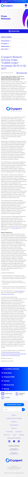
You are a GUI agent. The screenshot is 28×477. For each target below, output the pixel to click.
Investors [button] (15, 31)
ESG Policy (14, 421)
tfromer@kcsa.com (14, 453)
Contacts (7, 381)
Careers (14, 434)
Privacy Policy (9, 431)
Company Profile (9, 377)
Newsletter (21, 434)
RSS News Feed (9, 385)
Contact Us (14, 428)
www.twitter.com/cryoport (7, 294)
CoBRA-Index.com (16, 228)
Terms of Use (7, 434)
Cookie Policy (18, 431)
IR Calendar (4, 43)
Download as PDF (22, 73)
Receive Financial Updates (14, 404)
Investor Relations (14, 425)
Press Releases (5, 40)
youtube (9, 441)
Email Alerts (4, 49)
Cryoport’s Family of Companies (14, 418)
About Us (14, 415)
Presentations (5, 46)
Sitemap (6, 389)
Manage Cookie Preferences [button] (14, 438)
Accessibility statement (11, 369)
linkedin (19, 441)
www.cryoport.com (20, 291)
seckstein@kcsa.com (14, 449)
